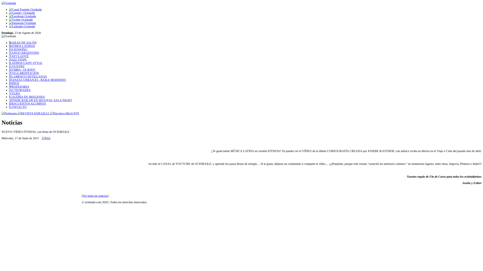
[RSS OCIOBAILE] (46, 138)
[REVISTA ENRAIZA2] (34, 113)
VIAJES (15, 93)
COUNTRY (17, 66)
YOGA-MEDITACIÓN (24, 73)
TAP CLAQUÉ (19, 56)
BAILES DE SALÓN (23, 42)
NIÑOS (14, 83)
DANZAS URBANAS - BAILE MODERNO (38, 79)
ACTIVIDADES (20, 90)
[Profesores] (10, 113)
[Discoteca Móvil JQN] (64, 113)
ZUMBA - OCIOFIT (22, 69)
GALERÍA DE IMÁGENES (27, 96)
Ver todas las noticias (95, 195)
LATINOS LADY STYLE (26, 63)
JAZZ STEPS (18, 59)
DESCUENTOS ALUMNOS (28, 103)
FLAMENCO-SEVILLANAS (28, 76)
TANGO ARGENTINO (24, 52)
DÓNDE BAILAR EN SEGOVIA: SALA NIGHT (41, 100)
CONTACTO (18, 107)
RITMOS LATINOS (22, 46)
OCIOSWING (18, 49)
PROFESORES (19, 86)
